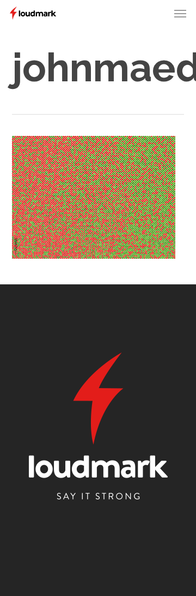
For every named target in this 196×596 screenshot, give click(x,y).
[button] (180, 13)
